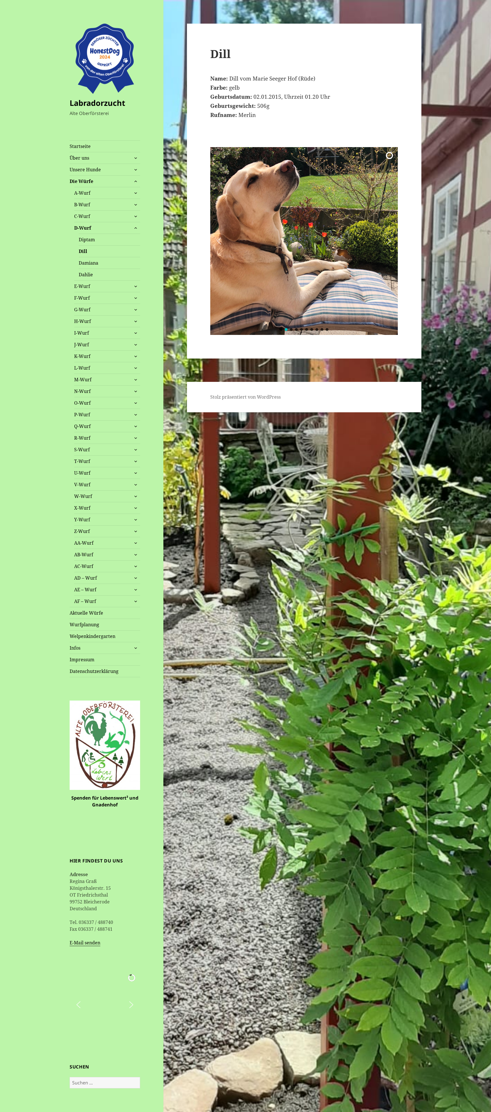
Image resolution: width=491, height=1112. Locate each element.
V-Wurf (82, 484)
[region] (304, 241)
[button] (78, 1004)
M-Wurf (82, 379)
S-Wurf (82, 449)
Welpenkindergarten (92, 636)
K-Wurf (82, 356)
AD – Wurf (85, 578)
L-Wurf (82, 368)
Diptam (87, 239)
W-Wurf (83, 496)
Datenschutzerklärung (94, 671)
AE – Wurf (85, 589)
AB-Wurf (83, 554)
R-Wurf (82, 438)
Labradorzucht (97, 103)
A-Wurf (82, 193)
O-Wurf (82, 403)
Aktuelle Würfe (86, 613)
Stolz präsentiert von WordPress (245, 397)
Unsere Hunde (85, 169)
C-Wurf (82, 216)
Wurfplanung (84, 624)
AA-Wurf (83, 543)
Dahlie (86, 274)
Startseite (80, 146)
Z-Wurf (82, 531)
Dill (83, 251)
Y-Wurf (82, 519)
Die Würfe (81, 181)
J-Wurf (81, 344)
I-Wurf (81, 333)
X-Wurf (82, 508)
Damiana (88, 263)
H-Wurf (82, 321)
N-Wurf (82, 391)
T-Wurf (82, 461)
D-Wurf (82, 228)
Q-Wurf (82, 426)
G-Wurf (82, 309)
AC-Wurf (83, 566)
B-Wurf (82, 204)
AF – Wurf (85, 601)
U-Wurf (82, 473)
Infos (75, 648)
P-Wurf (82, 414)
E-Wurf (82, 286)
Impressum (82, 659)
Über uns (79, 158)
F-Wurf (82, 298)
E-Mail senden (85, 943)
